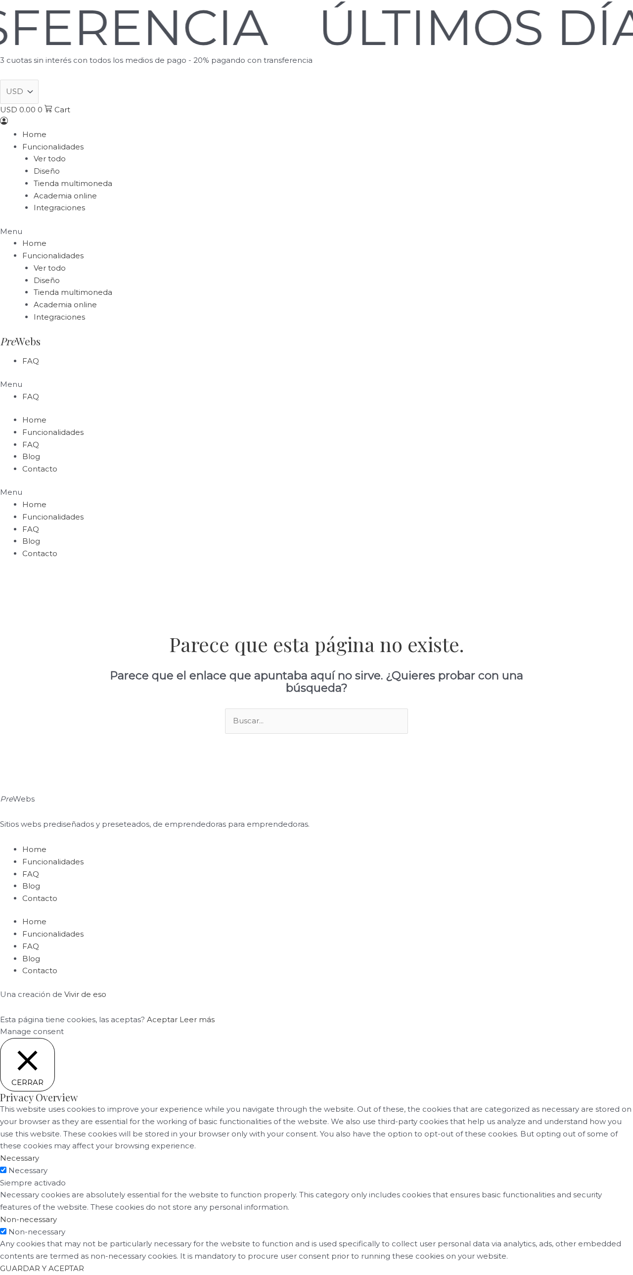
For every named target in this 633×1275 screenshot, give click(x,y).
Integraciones (59, 207)
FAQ (30, 361)
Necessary (27, 1170)
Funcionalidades (53, 146)
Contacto (39, 468)
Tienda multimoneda (73, 183)
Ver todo (50, 158)
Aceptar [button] (162, 1019)
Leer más (197, 1019)
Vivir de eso (85, 994)
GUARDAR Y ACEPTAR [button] (42, 1268)
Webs (20, 341)
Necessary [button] (19, 1158)
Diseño (47, 171)
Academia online (65, 195)
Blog (31, 456)
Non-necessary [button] (28, 1219)
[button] (316, 232)
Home (34, 134)
